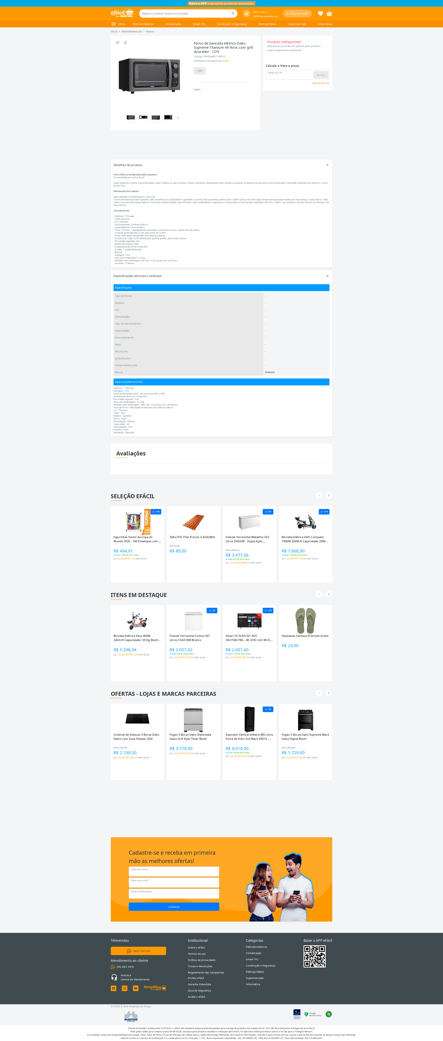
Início (114, 31)
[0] (329, 13)
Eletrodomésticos (143, 24)
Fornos (150, 31)
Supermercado (297, 24)
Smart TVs (199, 24)
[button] (221, 165)
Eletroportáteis (267, 24)
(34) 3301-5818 (125, 966)
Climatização (173, 24)
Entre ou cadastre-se (265, 16)
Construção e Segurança (231, 24)
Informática (325, 24)
